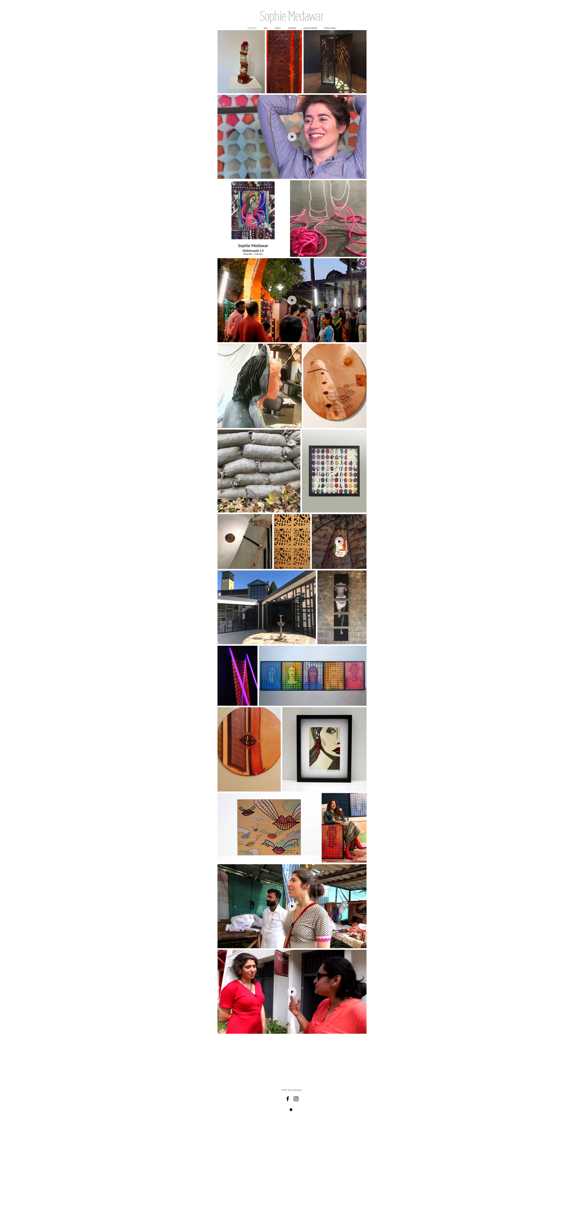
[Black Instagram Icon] (296, 1099)
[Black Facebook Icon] (287, 1099)
